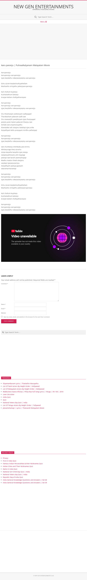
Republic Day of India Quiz (13, 477)
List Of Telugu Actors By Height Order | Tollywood (22, 405)
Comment (4, 283)
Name (3, 304)
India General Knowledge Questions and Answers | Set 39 (25, 483)
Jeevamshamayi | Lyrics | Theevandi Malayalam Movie (23, 408)
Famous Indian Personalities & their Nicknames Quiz (23, 463)
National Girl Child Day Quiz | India (16, 472)
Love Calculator (8, 394)
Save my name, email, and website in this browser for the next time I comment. (27, 317)
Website (3, 313)
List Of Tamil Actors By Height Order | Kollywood (21, 386)
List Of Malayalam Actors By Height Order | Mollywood (23, 389)
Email (3, 308)
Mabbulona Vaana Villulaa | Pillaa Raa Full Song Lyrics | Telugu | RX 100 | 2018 (33, 392)
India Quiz (7, 397)
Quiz (4, 400)
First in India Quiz (9, 461)
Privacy (5, 458)
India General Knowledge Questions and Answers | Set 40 (25, 480)
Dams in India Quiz (10, 469)
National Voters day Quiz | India (15, 402)
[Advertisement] (43, 42)
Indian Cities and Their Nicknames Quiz (18, 466)
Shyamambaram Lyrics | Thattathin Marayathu (21, 383)
